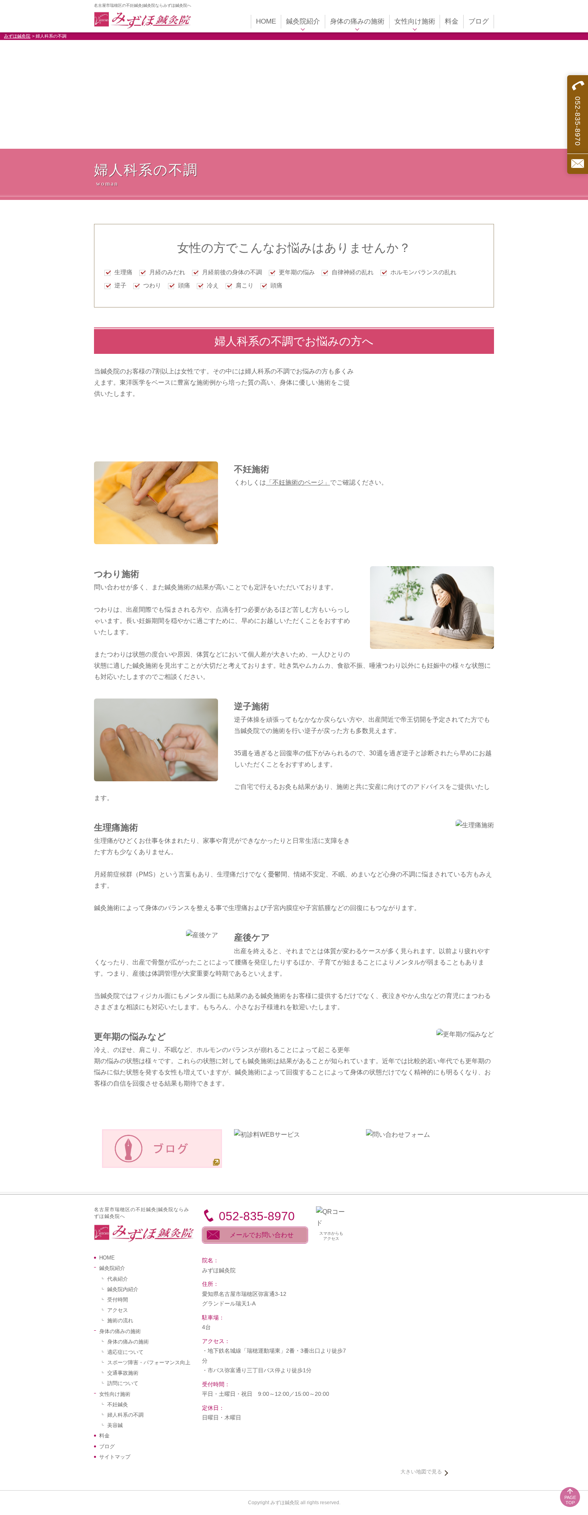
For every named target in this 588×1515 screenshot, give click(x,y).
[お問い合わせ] (577, 164)
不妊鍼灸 (117, 1404)
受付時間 (117, 1300)
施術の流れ (120, 1320)
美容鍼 (115, 1425)
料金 (104, 1436)
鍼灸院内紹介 (122, 1289)
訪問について (122, 1383)
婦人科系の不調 (125, 1415)
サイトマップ (114, 1457)
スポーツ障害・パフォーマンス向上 (148, 1362)
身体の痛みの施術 (128, 1342)
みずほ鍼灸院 (17, 36)
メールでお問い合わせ (262, 1235)
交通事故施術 (122, 1373)
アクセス (117, 1310)
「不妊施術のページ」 (298, 482)
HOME (107, 1258)
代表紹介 (117, 1279)
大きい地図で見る (421, 1472)
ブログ (107, 1446)
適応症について (125, 1352)
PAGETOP (570, 1500)
